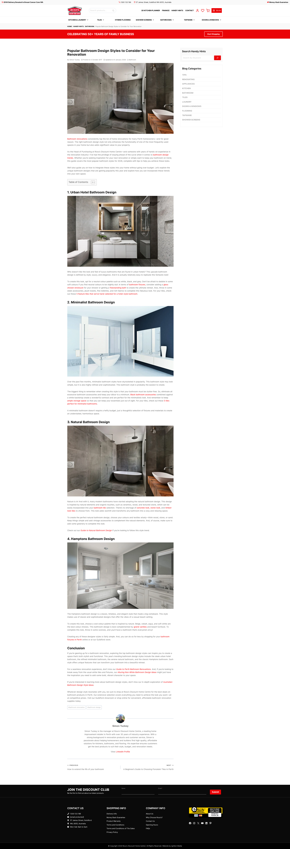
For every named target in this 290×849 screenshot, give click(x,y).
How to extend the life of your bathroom (85, 767)
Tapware (188, 20)
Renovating (188, 79)
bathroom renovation (76, 707)
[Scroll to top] (284, 840)
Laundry (186, 102)
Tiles (99, 20)
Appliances (188, 84)
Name (123, 788)
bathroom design (94, 707)
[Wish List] (202, 10)
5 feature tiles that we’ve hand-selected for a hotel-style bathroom (106, 294)
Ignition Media (176, 846)
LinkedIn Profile (123, 752)
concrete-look (143, 508)
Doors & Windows (210, 20)
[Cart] (208, 10)
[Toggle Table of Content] (91, 182)
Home (69, 26)
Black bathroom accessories (143, 394)
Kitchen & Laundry (77, 20)
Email (160, 788)
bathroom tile (100, 508)
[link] (216, 10)
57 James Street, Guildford (81, 820)
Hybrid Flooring (123, 20)
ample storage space (76, 401)
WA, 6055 (74, 823)
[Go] (217, 58)
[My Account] (197, 10)
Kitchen (186, 88)
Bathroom (89, 26)
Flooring (187, 111)
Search (114, 10)
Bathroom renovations (77, 139)
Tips (184, 75)
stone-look (155, 508)
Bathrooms (166, 20)
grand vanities (140, 627)
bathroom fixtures (137, 284)
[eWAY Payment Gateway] (206, 812)
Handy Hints (78, 26)
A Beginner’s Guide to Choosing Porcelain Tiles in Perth (148, 767)
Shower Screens (144, 20)
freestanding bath (118, 288)
